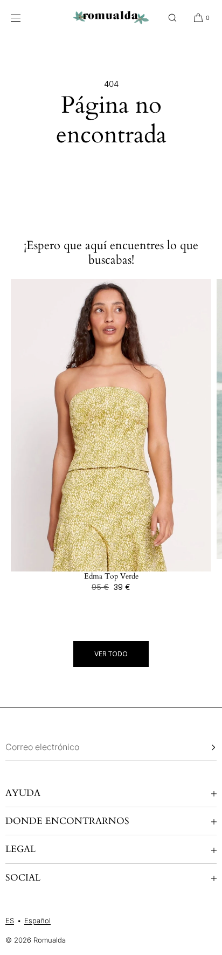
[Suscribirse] (203, 747)
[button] (172, 17)
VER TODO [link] (111, 654)
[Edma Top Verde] (111, 425)
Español (37, 920)
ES (9, 920)
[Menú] (24, 17)
